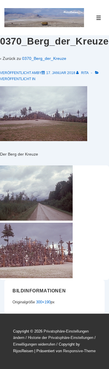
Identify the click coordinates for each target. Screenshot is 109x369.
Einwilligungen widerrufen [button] (34, 344)
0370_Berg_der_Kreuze (44, 58)
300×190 (43, 302)
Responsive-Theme (79, 351)
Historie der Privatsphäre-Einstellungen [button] (60, 337)
